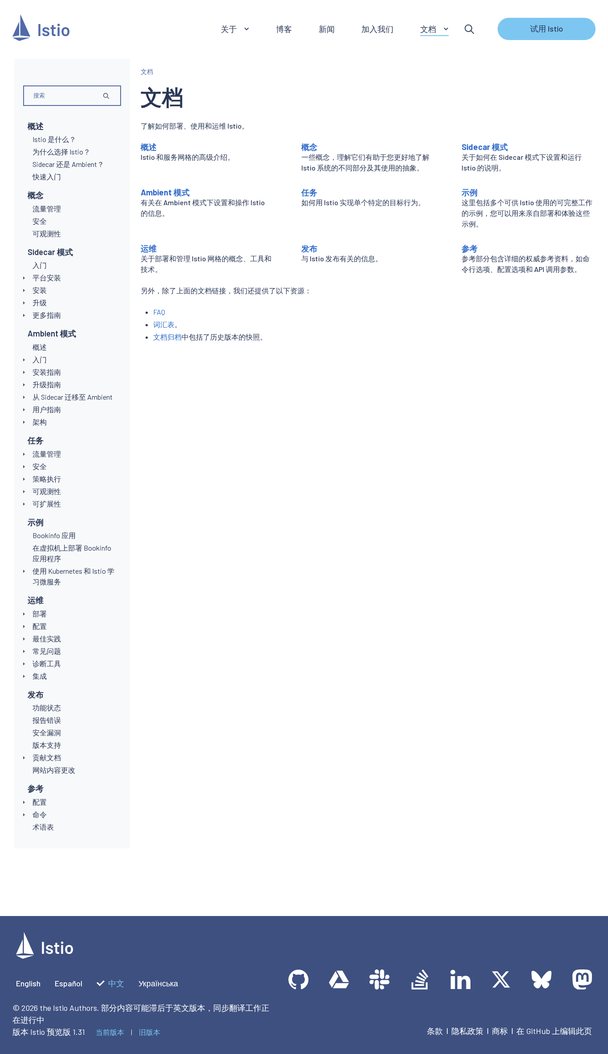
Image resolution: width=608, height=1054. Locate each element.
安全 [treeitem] (39, 221)
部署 (39, 613)
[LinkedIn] (460, 979)
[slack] (379, 979)
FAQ (159, 312)
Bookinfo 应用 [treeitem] (54, 535)
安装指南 (46, 372)
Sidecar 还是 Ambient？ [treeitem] (68, 164)
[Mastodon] (582, 979)
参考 (36, 788)
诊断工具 (46, 663)
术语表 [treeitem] (43, 827)
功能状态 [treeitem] (46, 707)
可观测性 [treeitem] (46, 233)
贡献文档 (46, 757)
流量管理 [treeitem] (46, 208)
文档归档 (167, 336)
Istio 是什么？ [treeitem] (54, 139)
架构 (39, 422)
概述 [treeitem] (39, 347)
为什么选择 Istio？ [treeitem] (61, 151)
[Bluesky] (541, 979)
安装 (39, 290)
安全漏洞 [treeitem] (46, 732)
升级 (39, 302)
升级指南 (46, 384)
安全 (39, 466)
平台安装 (46, 277)
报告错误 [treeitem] (46, 720)
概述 (36, 126)
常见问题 (46, 651)
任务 (36, 440)
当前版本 (110, 1032)
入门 (39, 359)
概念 (36, 195)
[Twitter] (501, 979)
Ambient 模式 (52, 333)
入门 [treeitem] (39, 265)
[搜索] (469, 29)
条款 (435, 1031)
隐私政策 (467, 1031)
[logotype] (44, 955)
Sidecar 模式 (50, 252)
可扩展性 (46, 503)
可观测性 (46, 491)
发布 (36, 694)
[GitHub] (298, 979)
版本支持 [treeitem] (46, 745)
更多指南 (46, 315)
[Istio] (40, 29)
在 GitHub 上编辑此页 (554, 1031)
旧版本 (149, 1032)
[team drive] (339, 979)
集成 (39, 676)
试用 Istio (546, 28)
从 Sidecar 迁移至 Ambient (72, 397)
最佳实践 (46, 638)
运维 (36, 600)
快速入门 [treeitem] (46, 176)
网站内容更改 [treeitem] (53, 770)
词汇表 (163, 324)
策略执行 (46, 478)
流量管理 (46, 454)
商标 (500, 1031)
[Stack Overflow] (420, 979)
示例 (36, 522)
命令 (39, 814)
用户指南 (46, 409)
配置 (39, 626)
